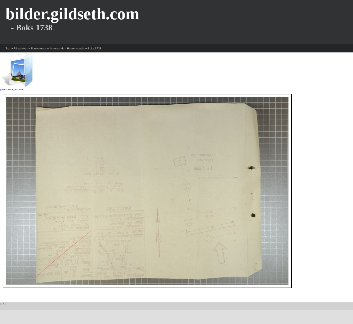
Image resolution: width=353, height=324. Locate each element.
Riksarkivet (20, 48)
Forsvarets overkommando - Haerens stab (57, 48)
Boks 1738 (94, 48)
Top (8, 48)
